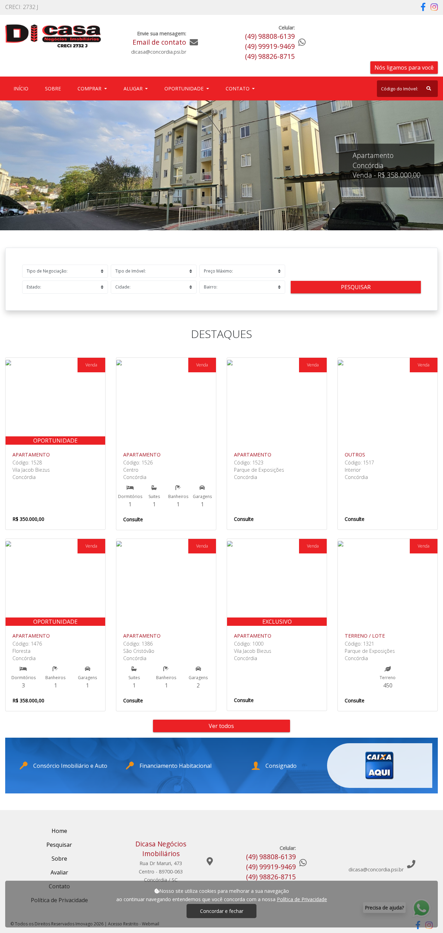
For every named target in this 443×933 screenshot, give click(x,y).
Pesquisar (356, 287)
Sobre (54, 88)
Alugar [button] (134, 88)
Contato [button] (238, 88)
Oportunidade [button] (184, 88)
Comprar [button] (90, 88)
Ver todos (221, 726)
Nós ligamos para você (404, 67)
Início (22, 88)
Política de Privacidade (302, 899)
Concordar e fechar (221, 911)
